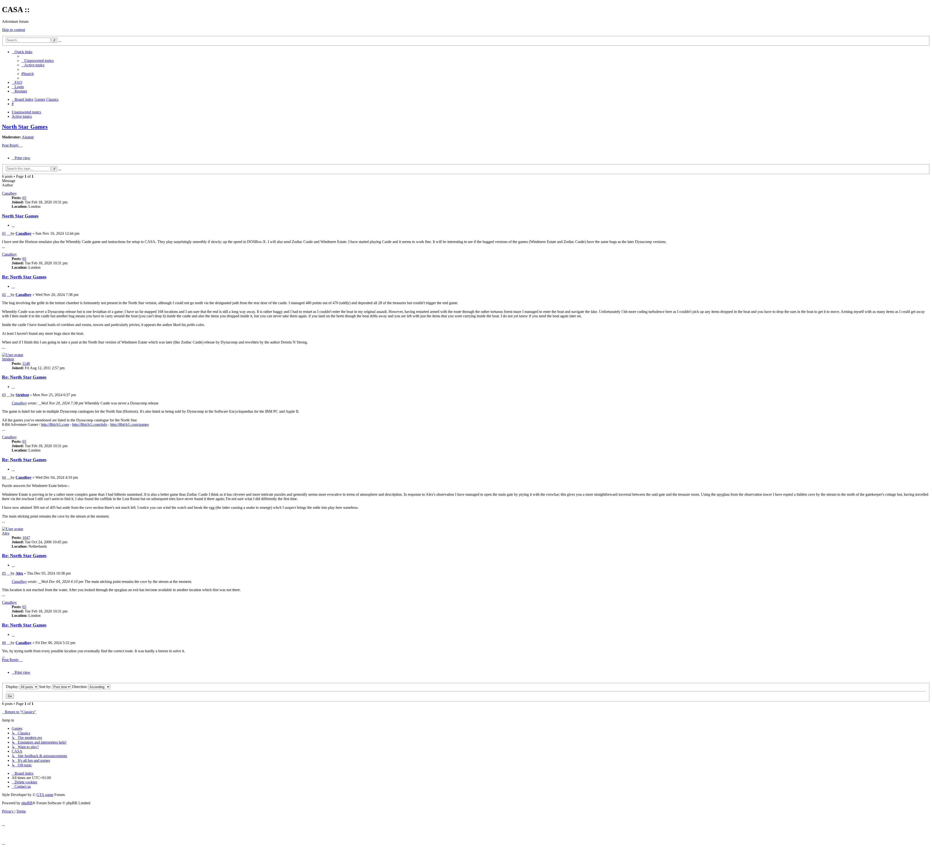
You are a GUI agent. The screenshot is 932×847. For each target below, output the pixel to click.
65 (24, 198)
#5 (4, 573)
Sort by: (45, 687)
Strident (8, 359)
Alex (5, 533)
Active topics (22, 116)
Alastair (28, 137)
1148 (26, 363)
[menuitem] (37, 61)
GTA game (44, 795)
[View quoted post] (39, 403)
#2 (4, 295)
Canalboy (9, 193)
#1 (4, 233)
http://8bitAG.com (55, 424)
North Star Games (25, 127)
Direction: (80, 687)
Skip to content (13, 30)
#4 (4, 477)
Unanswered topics (26, 112)
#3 (4, 395)
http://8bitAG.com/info (89, 424)
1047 (26, 538)
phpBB (27, 803)
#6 (4, 643)
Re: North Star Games (24, 276)
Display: (13, 687)
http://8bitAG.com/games (129, 424)
